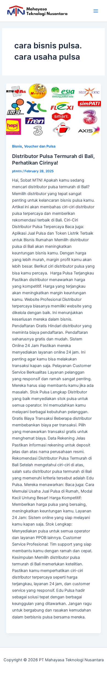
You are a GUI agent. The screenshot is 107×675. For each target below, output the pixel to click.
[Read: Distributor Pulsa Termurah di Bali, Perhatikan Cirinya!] (53, 110)
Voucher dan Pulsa (39, 146)
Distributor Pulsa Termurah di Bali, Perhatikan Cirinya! (53, 159)
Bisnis (17, 146)
